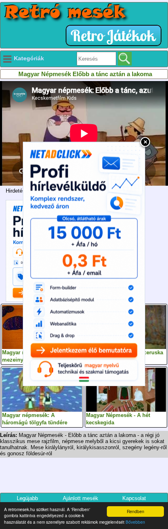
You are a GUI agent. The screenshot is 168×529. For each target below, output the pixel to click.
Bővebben (135, 522)
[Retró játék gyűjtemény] (116, 35)
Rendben (135, 511)
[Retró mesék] (65, 12)
